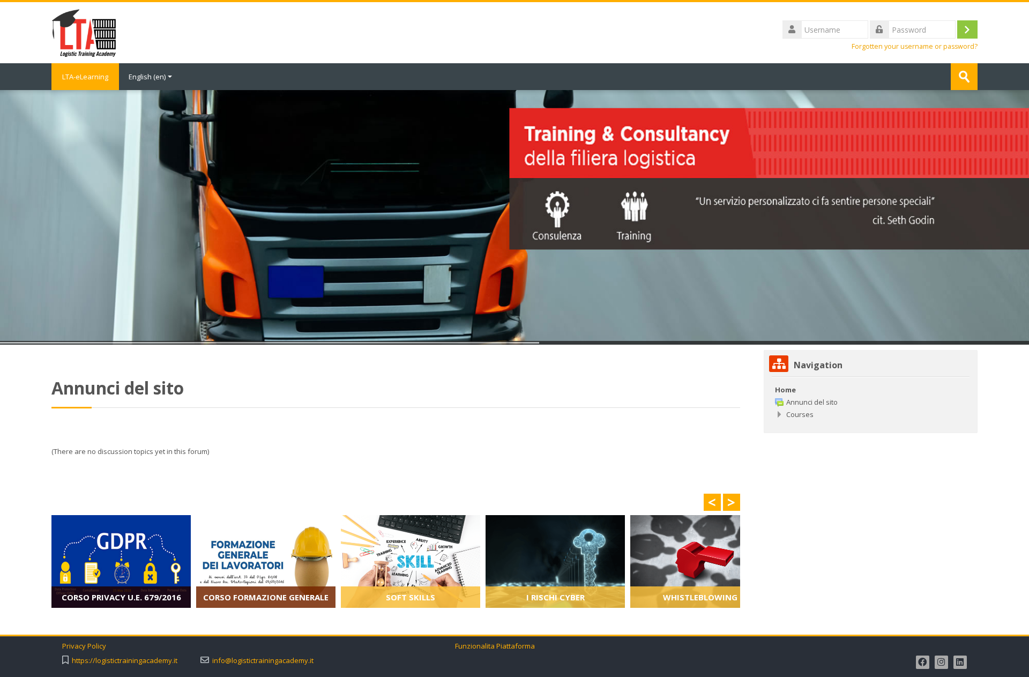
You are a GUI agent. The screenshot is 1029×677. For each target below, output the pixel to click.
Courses (800, 414)
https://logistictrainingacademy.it (124, 661)
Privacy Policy (85, 646)
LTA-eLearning (85, 76)
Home (785, 390)
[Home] (83, 31)
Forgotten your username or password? (915, 46)
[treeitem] (870, 389)
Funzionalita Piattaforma (495, 646)
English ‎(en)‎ (147, 76)
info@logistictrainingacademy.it (263, 661)
